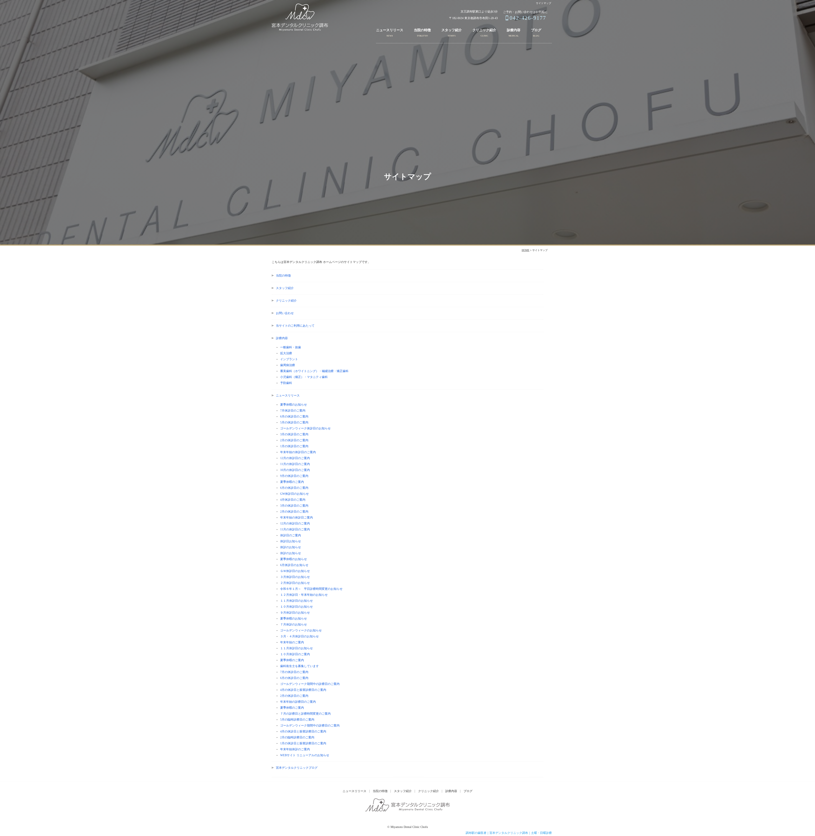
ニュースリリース (389, 30)
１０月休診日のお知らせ (296, 606)
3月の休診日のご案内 (294, 434)
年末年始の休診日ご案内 (296, 517)
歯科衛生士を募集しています (299, 666)
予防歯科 (286, 383)
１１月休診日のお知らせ (296, 600)
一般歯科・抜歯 (290, 347)
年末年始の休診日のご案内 (298, 452)
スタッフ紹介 (451, 30)
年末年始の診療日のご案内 (298, 701)
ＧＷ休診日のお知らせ (295, 571)
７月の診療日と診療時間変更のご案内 (305, 713)
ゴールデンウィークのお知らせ (301, 630)
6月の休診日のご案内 (294, 416)
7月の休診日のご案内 (294, 672)
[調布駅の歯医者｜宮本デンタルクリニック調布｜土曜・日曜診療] (300, 17)
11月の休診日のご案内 (295, 464)
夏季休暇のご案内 (292, 481)
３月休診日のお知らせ (295, 577)
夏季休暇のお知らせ (293, 404)
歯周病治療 (287, 365)
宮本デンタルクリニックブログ (297, 767)
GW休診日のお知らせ (294, 493)
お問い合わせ (285, 313)
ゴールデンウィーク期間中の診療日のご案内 (310, 684)
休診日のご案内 (290, 535)
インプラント (289, 359)
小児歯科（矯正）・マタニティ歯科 (304, 377)
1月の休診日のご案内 (294, 446)
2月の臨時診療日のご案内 (297, 737)
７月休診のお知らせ (293, 624)
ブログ (536, 30)
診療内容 (513, 30)
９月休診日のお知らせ (295, 612)
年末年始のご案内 (292, 642)
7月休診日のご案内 (292, 410)
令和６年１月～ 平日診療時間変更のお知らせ (311, 588)
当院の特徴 (422, 30)
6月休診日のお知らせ (294, 565)
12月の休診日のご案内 (295, 458)
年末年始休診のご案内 (295, 749)
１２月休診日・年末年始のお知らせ (304, 594)
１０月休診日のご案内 (295, 654)
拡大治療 (286, 353)
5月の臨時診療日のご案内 (297, 719)
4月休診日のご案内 (292, 499)
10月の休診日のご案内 (295, 470)
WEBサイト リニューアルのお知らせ (304, 755)
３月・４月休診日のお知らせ (299, 636)
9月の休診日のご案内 (294, 476)
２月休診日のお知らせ (295, 582)
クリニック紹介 (484, 30)
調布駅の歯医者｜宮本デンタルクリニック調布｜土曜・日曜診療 (509, 833)
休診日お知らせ (290, 541)
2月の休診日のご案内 (294, 440)
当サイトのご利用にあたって (295, 325)
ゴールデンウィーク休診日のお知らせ (305, 428)
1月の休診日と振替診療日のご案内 (303, 743)
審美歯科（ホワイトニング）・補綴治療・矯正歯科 (314, 371)
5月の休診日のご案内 (294, 422)
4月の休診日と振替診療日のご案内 (303, 689)
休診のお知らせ (290, 547)
